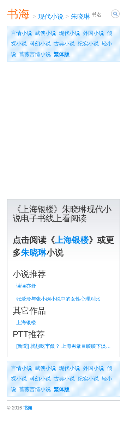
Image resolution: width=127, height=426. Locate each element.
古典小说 (64, 44)
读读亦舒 (26, 286)
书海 (18, 14)
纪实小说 (88, 44)
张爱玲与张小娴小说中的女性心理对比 (58, 299)
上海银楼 (72, 240)
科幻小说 (40, 44)
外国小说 (93, 33)
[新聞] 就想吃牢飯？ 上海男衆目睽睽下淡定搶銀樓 (64, 346)
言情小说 (21, 33)
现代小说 (51, 16)
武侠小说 (45, 33)
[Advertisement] (63, 132)
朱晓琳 (80, 16)
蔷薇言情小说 (35, 54)
